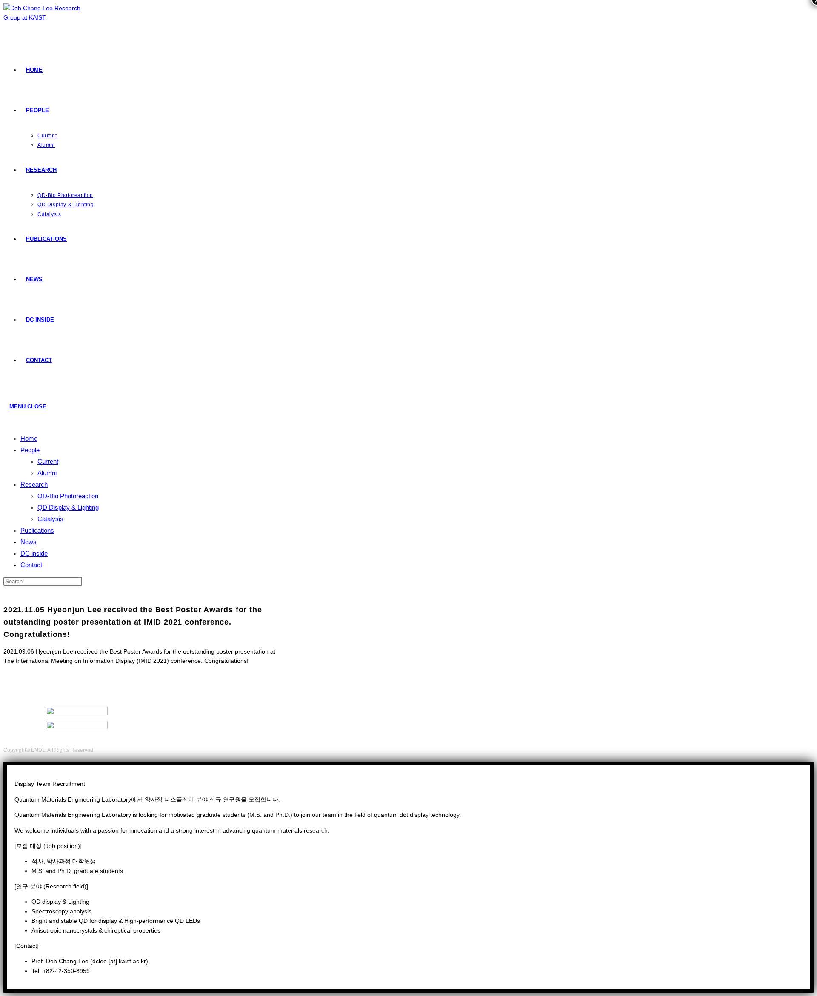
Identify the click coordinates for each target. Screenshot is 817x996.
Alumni (47, 473)
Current (47, 461)
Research (34, 484)
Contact (31, 564)
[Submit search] (84, 583)
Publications (37, 530)
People (30, 450)
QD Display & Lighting (68, 507)
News (28, 541)
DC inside (34, 553)
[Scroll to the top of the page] (5, 757)
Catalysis (50, 518)
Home (28, 438)
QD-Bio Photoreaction (67, 495)
